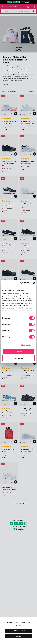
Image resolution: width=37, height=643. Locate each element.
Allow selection (18, 358)
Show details (26, 345)
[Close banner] (34, 283)
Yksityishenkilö (18, 631)
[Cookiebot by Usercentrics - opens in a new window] (21, 283)
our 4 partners (13, 293)
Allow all (18, 351)
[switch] (32, 324)
